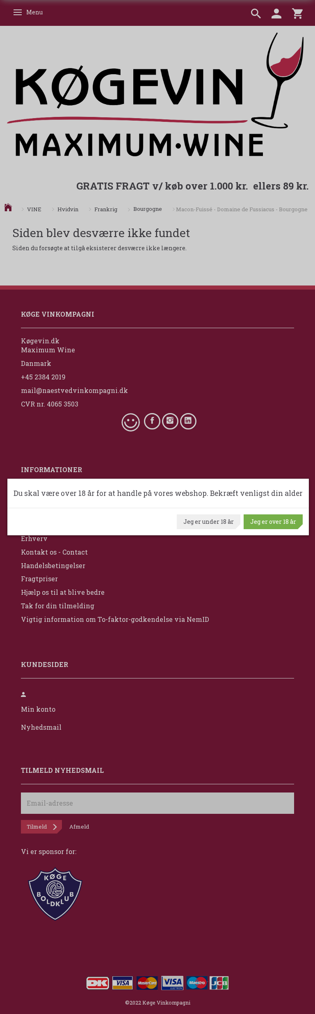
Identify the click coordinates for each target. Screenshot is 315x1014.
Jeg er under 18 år (208, 521)
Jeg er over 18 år (273, 521)
